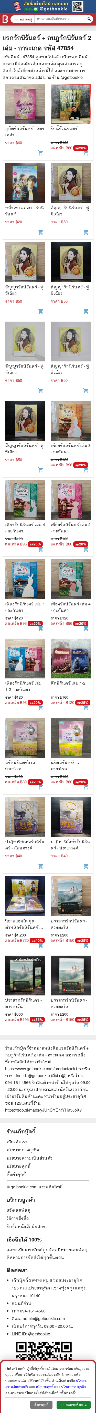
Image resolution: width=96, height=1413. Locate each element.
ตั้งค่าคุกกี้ (16, 1174)
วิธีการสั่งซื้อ (18, 1218)
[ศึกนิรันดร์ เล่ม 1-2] (71, 659)
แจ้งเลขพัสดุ (18, 1210)
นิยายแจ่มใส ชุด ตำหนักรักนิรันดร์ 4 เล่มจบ (23, 927)
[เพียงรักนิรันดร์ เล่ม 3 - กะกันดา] (71, 421)
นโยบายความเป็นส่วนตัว (29, 1158)
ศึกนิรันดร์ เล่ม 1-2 (68, 683)
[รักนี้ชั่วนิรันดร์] (71, 104)
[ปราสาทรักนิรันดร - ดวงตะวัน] (71, 897)
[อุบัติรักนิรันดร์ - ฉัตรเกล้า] (25, 104)
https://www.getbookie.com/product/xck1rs (43, 1068)
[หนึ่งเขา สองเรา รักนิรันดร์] (25, 183)
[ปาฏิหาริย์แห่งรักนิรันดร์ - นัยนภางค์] (25, 817)
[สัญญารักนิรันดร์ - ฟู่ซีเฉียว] (71, 183)
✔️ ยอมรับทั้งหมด (74, 1405)
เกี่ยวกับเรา (17, 1141)
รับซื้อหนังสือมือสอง (26, 1226)
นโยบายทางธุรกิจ (23, 1150)
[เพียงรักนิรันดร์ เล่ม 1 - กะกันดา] (25, 580)
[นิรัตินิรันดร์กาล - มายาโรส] (25, 738)
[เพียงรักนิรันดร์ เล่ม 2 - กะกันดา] (71, 500)
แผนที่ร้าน (21, 1303)
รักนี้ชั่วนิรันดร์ (64, 128)
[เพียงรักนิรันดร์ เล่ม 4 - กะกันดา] (25, 500)
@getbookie (39, 1334)
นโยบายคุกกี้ (18, 1166)
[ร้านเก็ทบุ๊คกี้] (5, 19)
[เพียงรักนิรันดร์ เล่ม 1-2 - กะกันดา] (25, 659)
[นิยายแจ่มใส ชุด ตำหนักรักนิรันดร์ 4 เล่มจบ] (25, 897)
